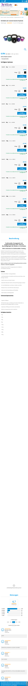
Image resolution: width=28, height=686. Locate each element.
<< (8, 622)
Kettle (22, 17)
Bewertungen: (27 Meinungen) (12, 22)
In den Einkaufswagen (21, 76)
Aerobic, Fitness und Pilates (8, 17)
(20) (22, 608)
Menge (15, 72)
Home (2, 17)
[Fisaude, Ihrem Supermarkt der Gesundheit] (7, 5)
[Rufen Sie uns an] (23, 1)
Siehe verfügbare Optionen (6, 56)
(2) (21, 612)
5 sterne (3, 608)
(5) (21, 610)
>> (19, 622)
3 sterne (3, 612)
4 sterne (3, 610)
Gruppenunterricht (17, 17)
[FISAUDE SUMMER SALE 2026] (14, 13)
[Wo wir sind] (2, 1)
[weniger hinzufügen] (19, 72)
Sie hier (15, 685)
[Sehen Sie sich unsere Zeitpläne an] (5, 1)
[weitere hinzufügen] (25, 72)
